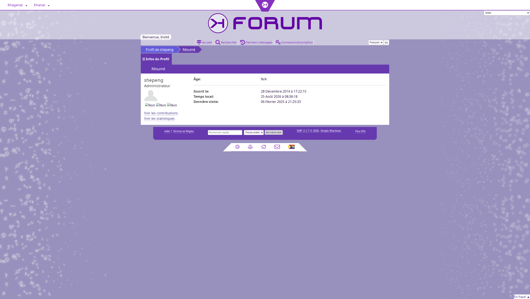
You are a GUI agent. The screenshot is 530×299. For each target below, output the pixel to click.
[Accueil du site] (263, 147)
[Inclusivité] (291, 147)
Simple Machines (330, 130)
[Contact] (277, 147)
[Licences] (237, 147)
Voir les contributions (161, 113)
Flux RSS (360, 131)
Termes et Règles (183, 131)
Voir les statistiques (159, 118)
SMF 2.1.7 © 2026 (308, 130)
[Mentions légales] (250, 147)
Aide (167, 131)
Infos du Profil (157, 59)
